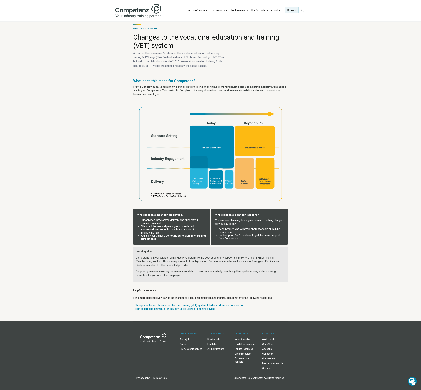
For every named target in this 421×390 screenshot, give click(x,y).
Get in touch (268, 339)
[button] (197, 10)
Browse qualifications (191, 349)
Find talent (212, 344)
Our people (268, 353)
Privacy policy (143, 378)
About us (267, 349)
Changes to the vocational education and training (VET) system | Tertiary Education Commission (189, 305)
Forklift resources (244, 349)
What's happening (145, 28)
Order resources (243, 353)
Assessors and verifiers (242, 360)
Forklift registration (245, 344)
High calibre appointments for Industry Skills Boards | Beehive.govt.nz (175, 308)
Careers (266, 368)
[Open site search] (302, 10)
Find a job (185, 339)
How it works (214, 339)
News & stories (242, 339)
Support (184, 344)
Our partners (268, 358)
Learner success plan (273, 363)
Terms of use (160, 378)
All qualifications (215, 349)
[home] (148, 11)
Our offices (267, 344)
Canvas (291, 10)
